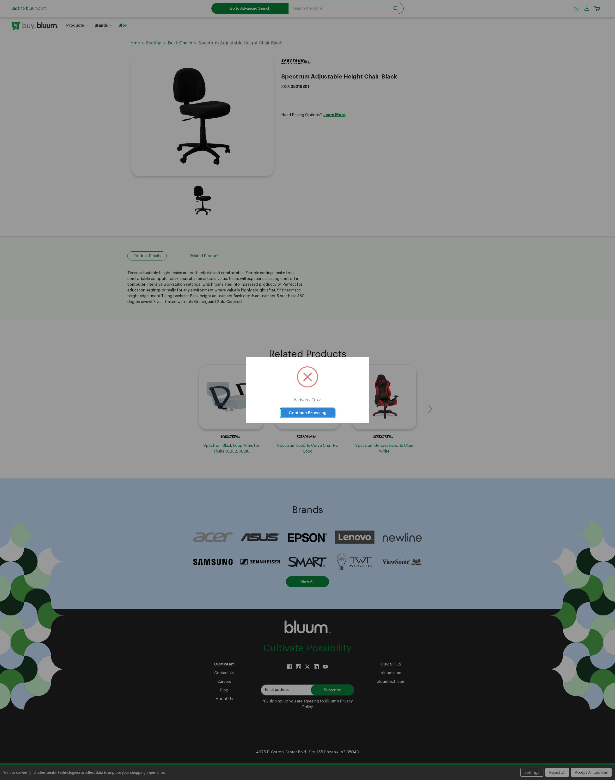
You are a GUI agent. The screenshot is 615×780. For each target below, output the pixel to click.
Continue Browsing (307, 413)
